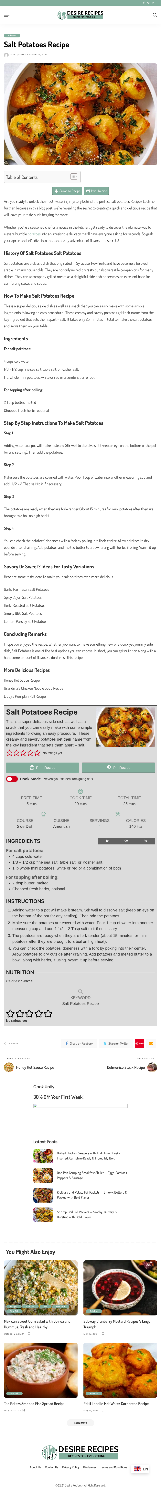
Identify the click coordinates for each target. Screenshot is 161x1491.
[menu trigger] (7, 15)
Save (141, 1043)
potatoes (34, 233)
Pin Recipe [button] (121, 768)
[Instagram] (153, 3)
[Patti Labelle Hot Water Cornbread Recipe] (120, 1370)
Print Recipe (98, 191)
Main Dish (60, 1306)
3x (145, 841)
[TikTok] (156, 3)
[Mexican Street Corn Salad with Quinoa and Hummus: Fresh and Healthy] (41, 1287)
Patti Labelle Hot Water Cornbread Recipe (116, 1403)
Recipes (13, 1306)
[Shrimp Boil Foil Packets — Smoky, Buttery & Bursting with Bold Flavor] (43, 1214)
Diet (45, 1306)
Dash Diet (30, 1306)
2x (126, 841)
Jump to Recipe (69, 191)
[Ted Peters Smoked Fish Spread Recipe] (41, 1370)
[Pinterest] (148, 3)
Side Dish (12, 35)
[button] (9, 753)
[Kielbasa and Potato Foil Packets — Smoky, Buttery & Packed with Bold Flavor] (43, 1195)
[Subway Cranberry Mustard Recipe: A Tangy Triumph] (120, 1287)
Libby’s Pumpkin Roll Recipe (25, 696)
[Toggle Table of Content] (72, 176)
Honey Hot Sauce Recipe (22, 680)
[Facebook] (144, 3)
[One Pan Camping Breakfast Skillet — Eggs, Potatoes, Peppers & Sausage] (43, 1175)
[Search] (154, 15)
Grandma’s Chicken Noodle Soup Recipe (33, 688)
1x (107, 841)
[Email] (151, 1043)
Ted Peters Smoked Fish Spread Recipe (34, 1403)
